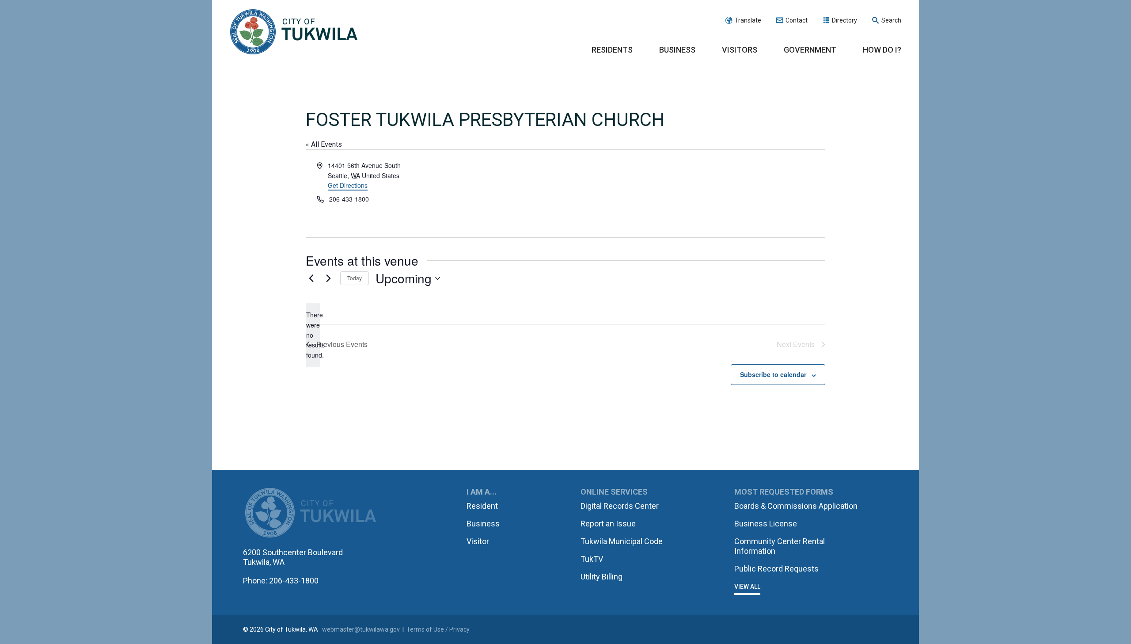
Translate (748, 20)
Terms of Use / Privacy (438, 629)
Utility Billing (601, 576)
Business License (765, 523)
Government (810, 49)
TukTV (592, 559)
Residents (612, 49)
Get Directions (348, 185)
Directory (844, 20)
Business (677, 49)
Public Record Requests (776, 568)
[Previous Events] (311, 278)
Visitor (478, 541)
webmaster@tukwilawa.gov (361, 629)
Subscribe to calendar (773, 374)
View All (747, 586)
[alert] (313, 335)
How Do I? (882, 49)
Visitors (739, 49)
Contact (797, 20)
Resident (482, 506)
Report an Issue (608, 523)
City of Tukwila (294, 32)
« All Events (324, 144)
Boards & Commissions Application (796, 506)
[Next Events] (328, 278)
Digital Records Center (620, 506)
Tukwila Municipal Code (622, 541)
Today (354, 278)
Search (891, 20)
